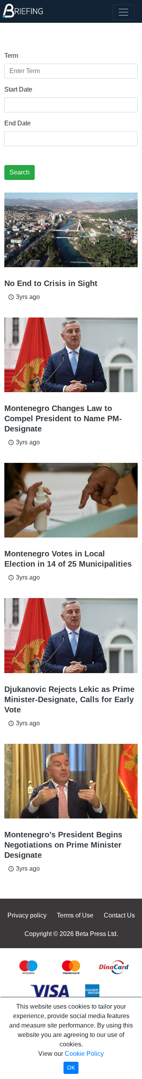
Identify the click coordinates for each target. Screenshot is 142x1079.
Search (19, 172)
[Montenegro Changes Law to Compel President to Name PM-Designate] (71, 354)
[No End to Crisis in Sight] (71, 230)
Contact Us (119, 915)
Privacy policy (27, 915)
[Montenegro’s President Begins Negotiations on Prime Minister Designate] (71, 781)
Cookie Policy (84, 1053)
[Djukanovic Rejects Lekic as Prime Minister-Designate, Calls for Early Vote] (71, 635)
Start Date (18, 89)
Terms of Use (75, 915)
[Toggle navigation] (123, 12)
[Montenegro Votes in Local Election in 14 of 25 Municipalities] (71, 500)
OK (71, 1067)
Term (11, 55)
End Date (17, 123)
